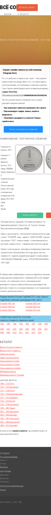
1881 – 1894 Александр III (10, 422)
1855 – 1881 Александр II (9, 418)
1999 (46, 324)
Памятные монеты (7, 354)
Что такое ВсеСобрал (9, 457)
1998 (39, 324)
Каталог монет (27, 7)
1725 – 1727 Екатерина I (9, 387)
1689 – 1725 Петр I (7, 383)
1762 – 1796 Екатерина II (9, 404)
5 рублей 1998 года (7, 307)
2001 (8, 329)
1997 (33, 324)
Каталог (6, 342)
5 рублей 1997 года (7, 303)
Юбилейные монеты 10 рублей (12, 375)
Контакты (4, 467)
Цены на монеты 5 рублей (10, 368)
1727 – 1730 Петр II (7, 390)
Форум (7, 14)
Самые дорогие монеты (9, 358)
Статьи (3, 490)
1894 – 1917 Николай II (9, 425)
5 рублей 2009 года (33, 307)
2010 (14, 332)
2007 (46, 329)
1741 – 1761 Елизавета (9, 397)
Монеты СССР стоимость (10, 350)
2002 (14, 329)
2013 (33, 332)
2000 (2, 329)
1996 (27, 324)
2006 (39, 329)
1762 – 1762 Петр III (7, 401)
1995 (21, 324)
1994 (14, 324)
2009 (8, 332)
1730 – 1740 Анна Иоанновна (11, 394)
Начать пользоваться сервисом (23, 129)
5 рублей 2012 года (33, 310)
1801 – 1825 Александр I (9, 411)
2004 (27, 329)
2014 (39, 332)
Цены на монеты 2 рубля (9, 364)
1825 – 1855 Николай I (8, 415)
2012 (27, 332)
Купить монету (30, 215)
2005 (33, 329)
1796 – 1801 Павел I (7, 408)
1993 (8, 324)
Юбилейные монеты (8, 371)
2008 (2, 332)
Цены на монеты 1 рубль (9, 361)
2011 (21, 332)
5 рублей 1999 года (7, 310)
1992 (2, 324)
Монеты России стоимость (11, 347)
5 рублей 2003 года (33, 303)
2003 (21, 329)
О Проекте (23, 14)
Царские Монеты (8, 380)
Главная (8, 7)
